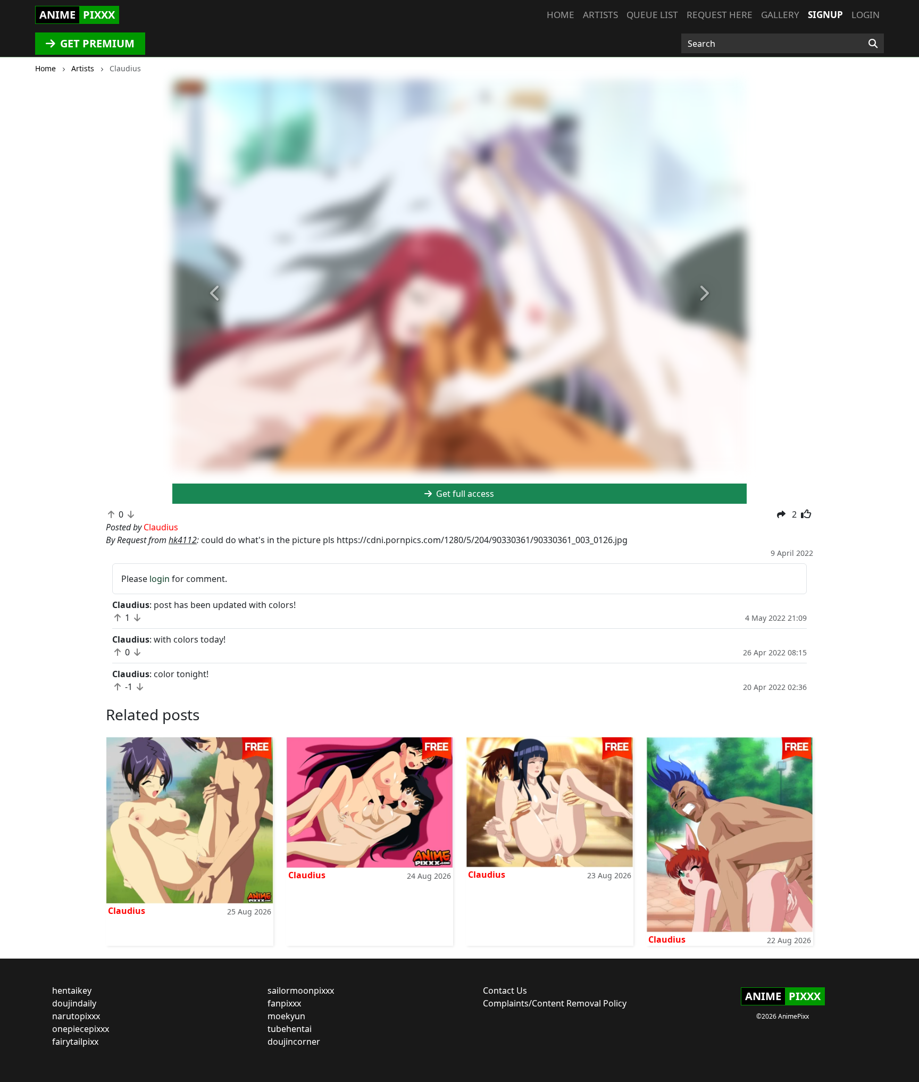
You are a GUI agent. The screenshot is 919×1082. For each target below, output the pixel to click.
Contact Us (505, 990)
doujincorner (294, 1041)
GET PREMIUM (96, 43)
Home (560, 15)
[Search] (873, 44)
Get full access (464, 494)
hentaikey (71, 990)
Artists (600, 15)
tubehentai (290, 1029)
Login (865, 15)
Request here (720, 15)
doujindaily (74, 1003)
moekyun (286, 1016)
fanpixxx (284, 1003)
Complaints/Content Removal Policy (554, 1003)
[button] (215, 293)
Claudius (126, 911)
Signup (825, 15)
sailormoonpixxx (301, 990)
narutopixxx (76, 1016)
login (159, 579)
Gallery (780, 15)
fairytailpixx (75, 1041)
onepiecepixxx (80, 1029)
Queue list (652, 15)
